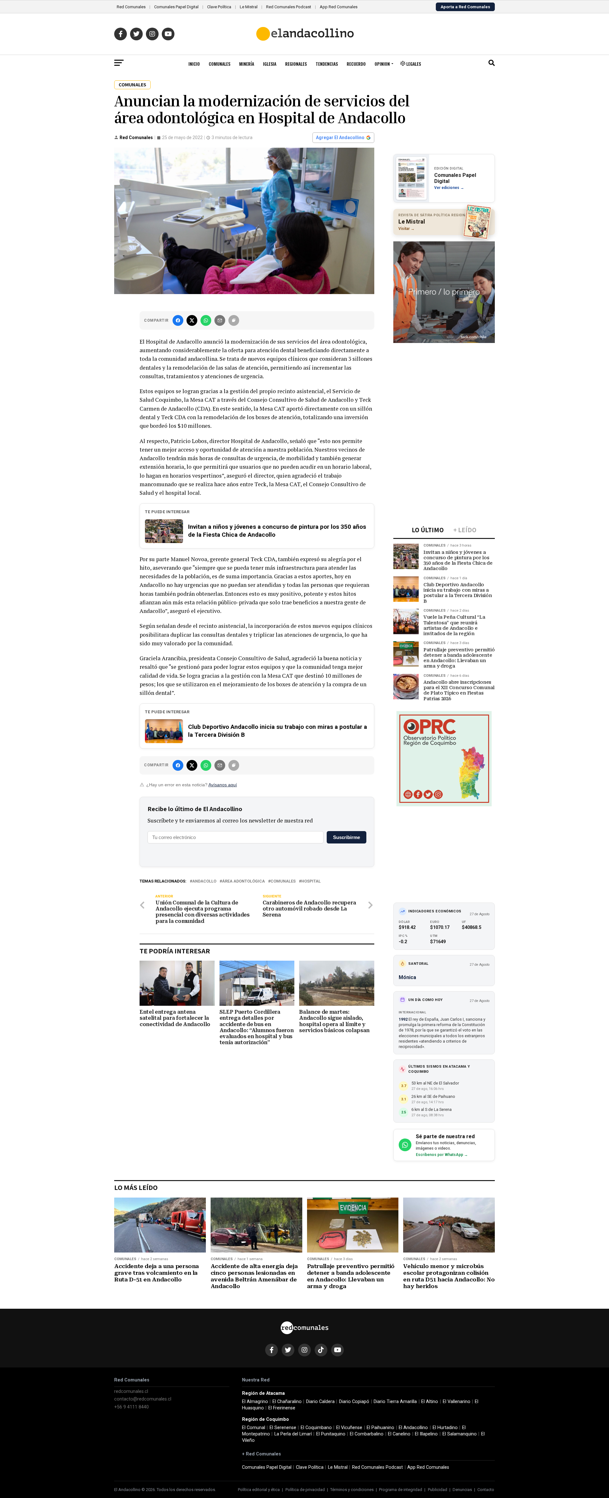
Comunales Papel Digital (176, 6)
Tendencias (327, 63)
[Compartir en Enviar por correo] (219, 320)
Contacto (485, 1489)
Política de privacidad (305, 1489)
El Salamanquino (459, 1434)
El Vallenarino (456, 1401)
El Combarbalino (366, 1434)
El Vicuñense (349, 1427)
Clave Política (219, 6)
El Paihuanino (380, 1427)
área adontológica (243, 881)
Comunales (219, 63)
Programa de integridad (400, 1489)
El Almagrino (255, 1401)
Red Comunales (131, 6)
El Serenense (283, 1427)
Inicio (194, 63)
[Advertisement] (444, 387)
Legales (413, 63)
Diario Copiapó (354, 1401)
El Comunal (253, 1427)
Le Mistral (249, 6)
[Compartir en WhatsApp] (205, 320)
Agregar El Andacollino (340, 137)
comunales (283, 881)
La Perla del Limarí (293, 1434)
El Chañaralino (287, 1401)
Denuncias (462, 1489)
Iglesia (269, 63)
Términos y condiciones (352, 1489)
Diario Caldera (320, 1401)
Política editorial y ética (259, 1489)
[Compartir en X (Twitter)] (192, 320)
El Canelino (399, 1434)
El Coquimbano (316, 1427)
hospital (311, 881)
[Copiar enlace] (233, 320)
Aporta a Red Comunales (465, 6)
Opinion (382, 63)
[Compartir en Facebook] (178, 320)
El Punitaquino (330, 1434)
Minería (246, 63)
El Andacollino (413, 1427)
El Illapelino (426, 1434)
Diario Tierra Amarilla (395, 1401)
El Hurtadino (445, 1427)
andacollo (204, 881)
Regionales (296, 63)
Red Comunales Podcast (288, 6)
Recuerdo (356, 63)
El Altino (429, 1401)
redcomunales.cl (131, 1391)
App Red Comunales (338, 6)
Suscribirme (346, 837)
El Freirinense (281, 1408)
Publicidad (437, 1489)
